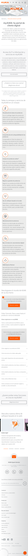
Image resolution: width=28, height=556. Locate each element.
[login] (19, 2)
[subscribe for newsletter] (25, 483)
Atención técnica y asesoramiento (8, 493)
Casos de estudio (4, 505)
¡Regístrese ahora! (14, 402)
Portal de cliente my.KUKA (14, 19)
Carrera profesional (5, 523)
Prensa (2, 529)
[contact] (13, 2)
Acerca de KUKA (4, 525)
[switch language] (16, 2)
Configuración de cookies (17, 545)
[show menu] (25, 2)
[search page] (10, 2)
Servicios (3, 19)
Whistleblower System (5, 533)
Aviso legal (17, 543)
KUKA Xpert (3, 515)
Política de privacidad (5, 545)
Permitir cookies (14, 305)
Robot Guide (3, 503)
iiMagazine (3, 531)
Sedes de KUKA (4, 527)
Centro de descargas (5, 517)
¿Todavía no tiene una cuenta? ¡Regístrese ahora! (14, 84)
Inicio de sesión (14, 74)
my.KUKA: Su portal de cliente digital (8, 513)
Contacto (3, 495)
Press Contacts (4, 497)
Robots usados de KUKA (6, 507)
